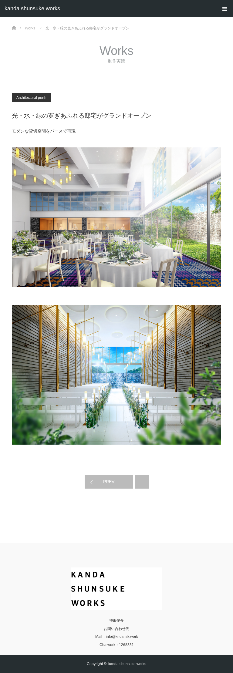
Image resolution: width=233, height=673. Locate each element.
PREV (108, 481)
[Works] (142, 482)
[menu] (224, 8)
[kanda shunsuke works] (116, 588)
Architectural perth (31, 98)
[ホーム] (14, 19)
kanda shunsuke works (32, 8)
